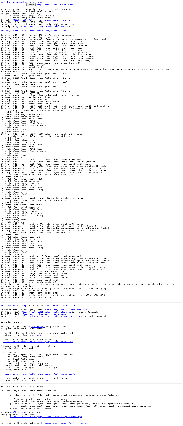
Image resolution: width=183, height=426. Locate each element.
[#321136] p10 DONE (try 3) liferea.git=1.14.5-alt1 (51, 316)
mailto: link (41, 380)
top (85, 310)
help (39, 5)
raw (72, 24)
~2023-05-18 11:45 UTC (58, 305)
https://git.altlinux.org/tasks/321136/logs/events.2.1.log (33, 31)
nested (53, 310)
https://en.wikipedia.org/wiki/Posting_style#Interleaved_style (38, 342)
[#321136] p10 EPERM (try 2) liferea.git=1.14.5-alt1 (40, 20)
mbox (39, 335)
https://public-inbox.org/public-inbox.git (64, 423)
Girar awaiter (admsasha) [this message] (45, 314)
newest (74, 305)
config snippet (18, 412)
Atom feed (69, 5)
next (3, 305)
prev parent (13, 305)
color (47, 5)
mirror (57, 5)
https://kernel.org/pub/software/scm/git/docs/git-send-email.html (40, 374)
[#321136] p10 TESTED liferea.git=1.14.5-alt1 (46, 312)
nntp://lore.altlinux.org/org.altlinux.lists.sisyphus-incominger (46, 417)
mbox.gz (65, 310)
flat (47, 310)
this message (38, 327)
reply (23, 305)
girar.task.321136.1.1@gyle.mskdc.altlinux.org (43, 26)
